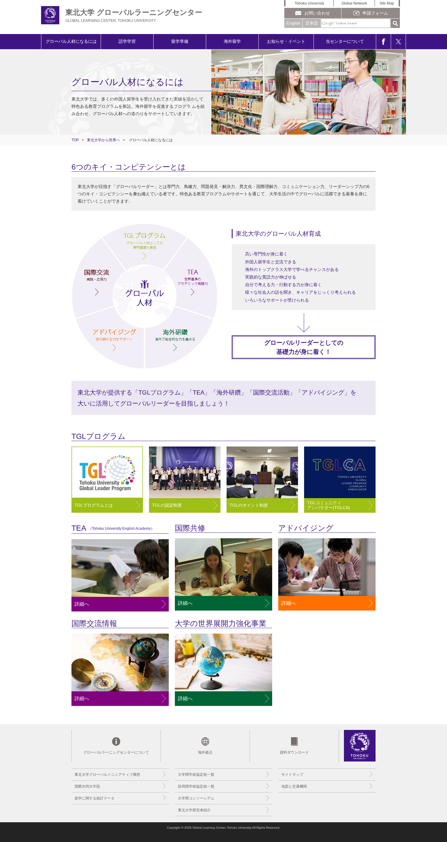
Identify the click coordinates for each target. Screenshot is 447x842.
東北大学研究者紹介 (194, 810)
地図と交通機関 (294, 786)
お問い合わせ (317, 13)
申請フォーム (375, 13)
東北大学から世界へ (103, 140)
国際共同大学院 (87, 786)
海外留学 (232, 41)
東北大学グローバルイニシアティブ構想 (107, 774)
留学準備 (179, 41)
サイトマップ (292, 774)
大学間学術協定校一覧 (196, 774)
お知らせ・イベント (286, 41)
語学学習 (127, 41)
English (293, 23)
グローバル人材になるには (71, 41)
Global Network (354, 3)
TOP (75, 140)
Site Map (386, 3)
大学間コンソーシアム (196, 798)
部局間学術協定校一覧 (196, 786)
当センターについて (345, 41)
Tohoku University (309, 3)
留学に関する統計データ (94, 798)
